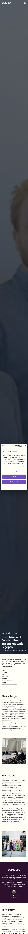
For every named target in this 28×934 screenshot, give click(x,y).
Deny (14, 487)
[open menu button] (24, 3)
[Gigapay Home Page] (6, 3)
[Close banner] (25, 445)
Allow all (14, 476)
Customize (13, 481)
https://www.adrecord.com (9, 684)
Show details (19, 471)
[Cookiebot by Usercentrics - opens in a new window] (16, 446)
